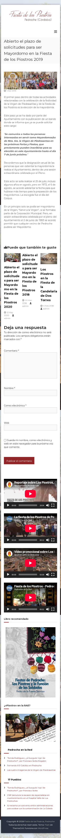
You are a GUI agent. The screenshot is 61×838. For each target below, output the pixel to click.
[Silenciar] (47, 505)
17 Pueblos (14, 779)
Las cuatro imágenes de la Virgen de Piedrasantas (31, 770)
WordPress (43, 828)
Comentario (11, 350)
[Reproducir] (8, 505)
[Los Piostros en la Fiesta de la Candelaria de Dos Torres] (49, 258)
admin (7, 318)
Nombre (9, 388)
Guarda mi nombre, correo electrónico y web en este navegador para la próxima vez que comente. (28, 444)
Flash (47, 825)
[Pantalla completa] (52, 505)
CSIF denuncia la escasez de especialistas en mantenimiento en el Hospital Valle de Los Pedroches (28, 798)
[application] (30, 494)
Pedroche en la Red (20, 749)
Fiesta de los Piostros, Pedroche (39, 821)
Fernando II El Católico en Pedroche (24, 765)
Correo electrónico (15, 405)
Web (6, 422)
